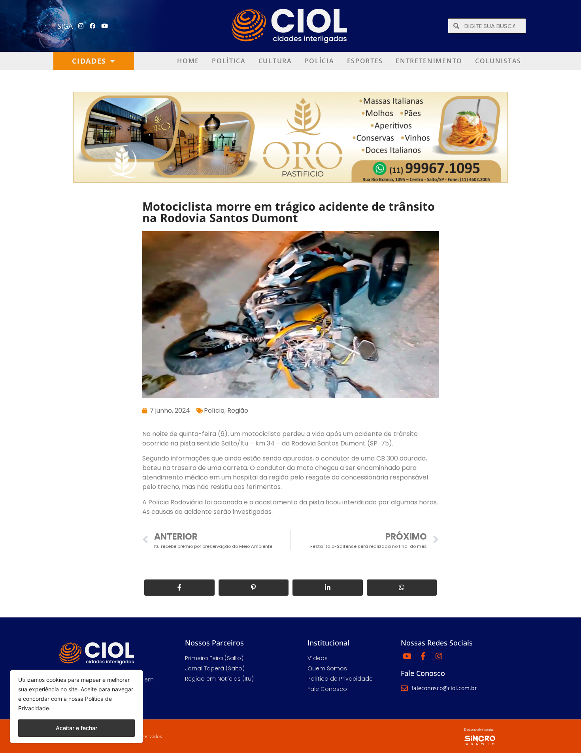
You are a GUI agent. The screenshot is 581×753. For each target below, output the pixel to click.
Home (188, 61)
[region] (76, 706)
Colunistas (498, 61)
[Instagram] (81, 26)
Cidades (89, 61)
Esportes (365, 61)
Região (237, 410)
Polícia (319, 61)
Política (229, 61)
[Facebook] (93, 26)
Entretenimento (429, 61)
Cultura (275, 61)
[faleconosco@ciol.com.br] (404, 688)
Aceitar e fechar (76, 728)
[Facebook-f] (423, 656)
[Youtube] (105, 26)
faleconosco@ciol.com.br (444, 688)
